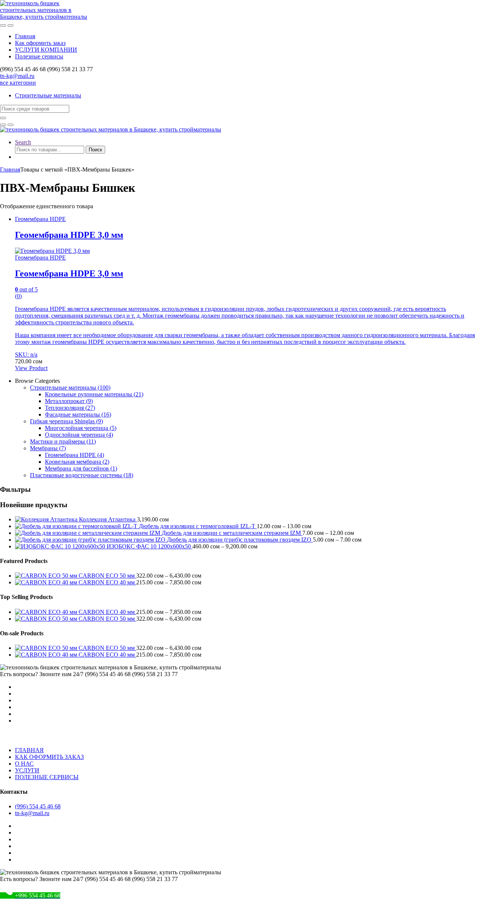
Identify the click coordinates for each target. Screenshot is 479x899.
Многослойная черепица (80, 428)
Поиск (95, 149)
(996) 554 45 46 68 (38, 806)
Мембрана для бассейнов (81, 468)
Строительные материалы (48, 95)
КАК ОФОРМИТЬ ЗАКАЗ (49, 757)
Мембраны (48, 448)
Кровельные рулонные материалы (94, 394)
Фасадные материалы (78, 414)
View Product (31, 368)
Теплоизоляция (70, 408)
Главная (25, 36)
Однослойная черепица (79, 435)
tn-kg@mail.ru (17, 76)
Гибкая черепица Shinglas (66, 421)
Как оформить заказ (40, 43)
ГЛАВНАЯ (29, 750)
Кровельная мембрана (77, 461)
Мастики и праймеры (63, 441)
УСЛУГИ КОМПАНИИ (46, 49)
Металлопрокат (69, 401)
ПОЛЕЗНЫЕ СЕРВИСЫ (47, 777)
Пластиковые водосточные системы (81, 475)
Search (23, 142)
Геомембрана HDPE (40, 219)
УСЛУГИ (27, 770)
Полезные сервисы (39, 56)
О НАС (24, 763)
